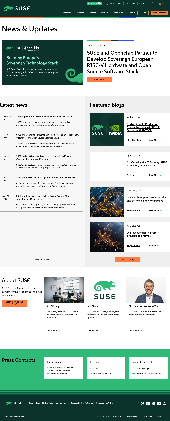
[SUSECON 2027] (94, 3)
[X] (153, 403)
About (66, 403)
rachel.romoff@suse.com (61, 373)
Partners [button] (104, 13)
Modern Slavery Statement (52, 403)
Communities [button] (119, 13)
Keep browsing (127, 259)
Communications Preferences (82, 403)
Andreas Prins (133, 210)
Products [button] (67, 13)
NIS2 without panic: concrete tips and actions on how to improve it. (146, 199)
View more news (42, 259)
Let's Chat (109, 403)
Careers (31, 403)
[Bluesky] (164, 403)
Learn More (52, 330)
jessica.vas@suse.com (102, 373)
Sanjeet (130, 175)
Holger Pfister (133, 245)
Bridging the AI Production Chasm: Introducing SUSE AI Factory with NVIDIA (143, 127)
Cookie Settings (131, 416)
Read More (99, 79)
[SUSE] (15, 403)
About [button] (132, 13)
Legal (38, 403)
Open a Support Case (17, 416)
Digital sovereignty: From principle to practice (141, 234)
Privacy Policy (148, 416)
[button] (95, 2)
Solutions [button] (80, 13)
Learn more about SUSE (14, 303)
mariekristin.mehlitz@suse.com (148, 373)
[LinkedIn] (159, 403)
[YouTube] (142, 403)
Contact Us (99, 403)
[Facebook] (148, 403)
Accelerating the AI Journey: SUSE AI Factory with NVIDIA (147, 164)
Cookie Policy (159, 416)
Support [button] (92, 13)
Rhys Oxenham (134, 140)
